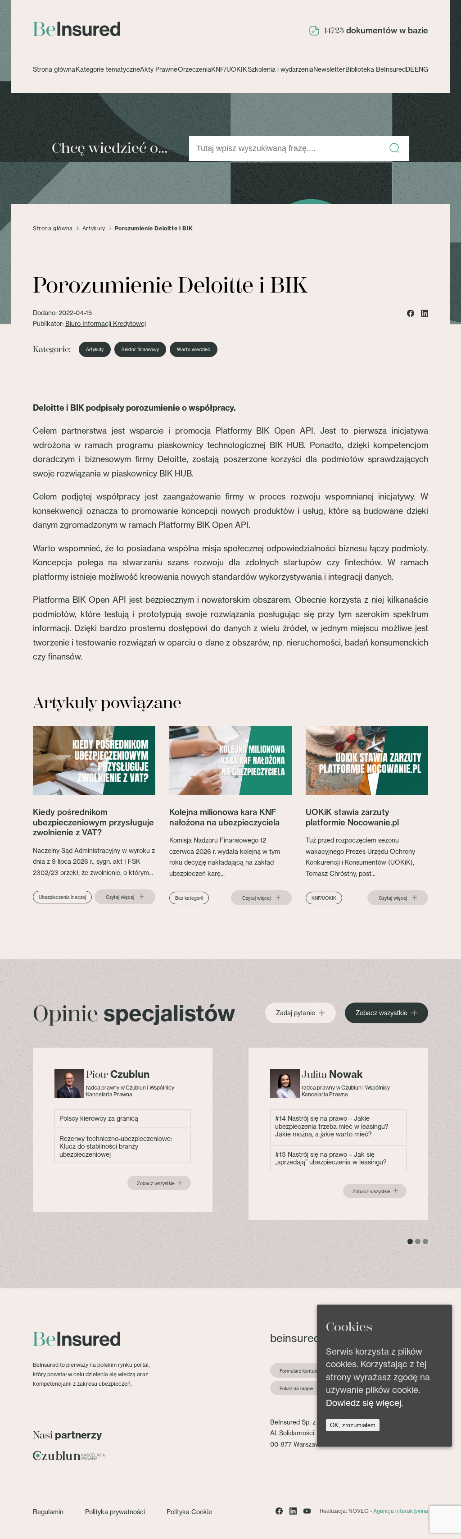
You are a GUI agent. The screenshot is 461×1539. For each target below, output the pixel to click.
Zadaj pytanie (295, 1013)
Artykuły (93, 228)
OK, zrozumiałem (352, 1425)
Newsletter (329, 69)
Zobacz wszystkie (381, 1013)
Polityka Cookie (189, 1512)
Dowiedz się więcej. (364, 1402)
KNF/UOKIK (229, 69)
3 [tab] (425, 1241)
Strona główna (54, 69)
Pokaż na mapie (296, 1388)
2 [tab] (417, 1241)
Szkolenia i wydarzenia (280, 69)
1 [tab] (410, 1241)
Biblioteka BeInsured (375, 69)
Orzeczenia (194, 69)
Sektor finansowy (140, 349)
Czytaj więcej (120, 897)
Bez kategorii (189, 898)
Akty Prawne (158, 69)
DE (410, 69)
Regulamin (48, 1512)
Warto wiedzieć (193, 349)
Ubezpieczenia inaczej (62, 897)
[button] (394, 148)
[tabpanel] (122, 1130)
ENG (421, 69)
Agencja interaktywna (400, 1510)
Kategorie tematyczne (108, 69)
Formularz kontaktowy (303, 1371)
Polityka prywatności (115, 1512)
